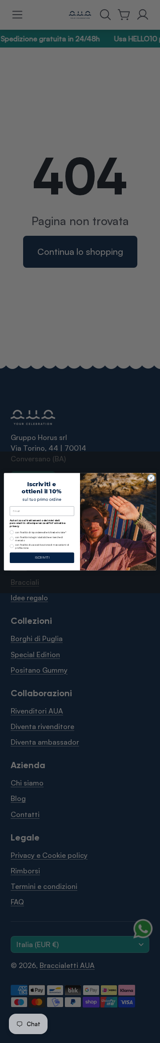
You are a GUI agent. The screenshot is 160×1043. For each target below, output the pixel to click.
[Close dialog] (151, 477)
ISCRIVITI (42, 557)
